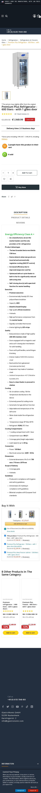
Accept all (20, 790)
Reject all (33, 790)
